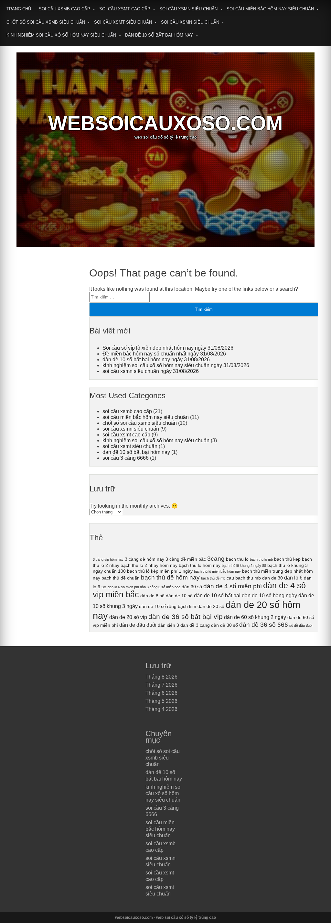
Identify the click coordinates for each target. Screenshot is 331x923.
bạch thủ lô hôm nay (199, 565)
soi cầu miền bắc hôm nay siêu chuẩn (270, 8)
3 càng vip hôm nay (108, 559)
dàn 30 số (192, 586)
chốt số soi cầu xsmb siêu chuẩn (45, 22)
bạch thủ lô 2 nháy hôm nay (149, 565)
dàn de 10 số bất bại (217, 595)
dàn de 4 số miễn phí (232, 586)
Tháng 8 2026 (161, 677)
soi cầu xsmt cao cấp (124, 8)
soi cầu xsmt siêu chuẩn (123, 22)
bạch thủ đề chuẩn (120, 577)
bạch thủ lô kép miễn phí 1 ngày (160, 571)
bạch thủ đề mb (213, 578)
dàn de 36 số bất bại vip (185, 616)
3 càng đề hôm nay (144, 559)
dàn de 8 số (152, 595)
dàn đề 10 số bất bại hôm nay (159, 35)
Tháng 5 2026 (161, 701)
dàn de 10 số (179, 595)
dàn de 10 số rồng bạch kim (167, 606)
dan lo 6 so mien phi (123, 587)
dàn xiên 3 (168, 625)
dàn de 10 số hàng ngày (269, 595)
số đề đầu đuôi (300, 625)
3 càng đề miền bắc (186, 559)
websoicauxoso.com (165, 123)
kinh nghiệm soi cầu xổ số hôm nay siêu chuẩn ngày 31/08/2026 (175, 365)
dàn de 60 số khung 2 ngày (255, 617)
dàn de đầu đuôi (137, 625)
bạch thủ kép (287, 559)
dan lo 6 (293, 577)
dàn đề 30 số (224, 625)
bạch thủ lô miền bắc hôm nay (217, 571)
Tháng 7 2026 (161, 685)
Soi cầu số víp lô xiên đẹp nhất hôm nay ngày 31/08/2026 (167, 348)
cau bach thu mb (244, 577)
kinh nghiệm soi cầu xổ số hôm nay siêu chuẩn (61, 35)
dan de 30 (272, 577)
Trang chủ (18, 8)
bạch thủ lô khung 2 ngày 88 (244, 566)
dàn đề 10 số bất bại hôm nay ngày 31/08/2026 (156, 359)
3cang (216, 558)
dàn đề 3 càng (195, 625)
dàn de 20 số (211, 606)
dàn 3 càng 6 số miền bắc (160, 587)
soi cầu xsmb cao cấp (64, 8)
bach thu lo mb (261, 559)
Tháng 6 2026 (161, 693)
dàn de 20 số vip (128, 617)
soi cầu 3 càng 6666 (125, 458)
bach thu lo (237, 559)
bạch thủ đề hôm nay (170, 577)
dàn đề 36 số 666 (263, 624)
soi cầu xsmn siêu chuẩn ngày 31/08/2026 (150, 371)
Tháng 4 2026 (161, 709)
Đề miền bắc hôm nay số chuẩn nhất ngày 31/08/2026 (164, 353)
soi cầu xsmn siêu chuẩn (188, 8)
